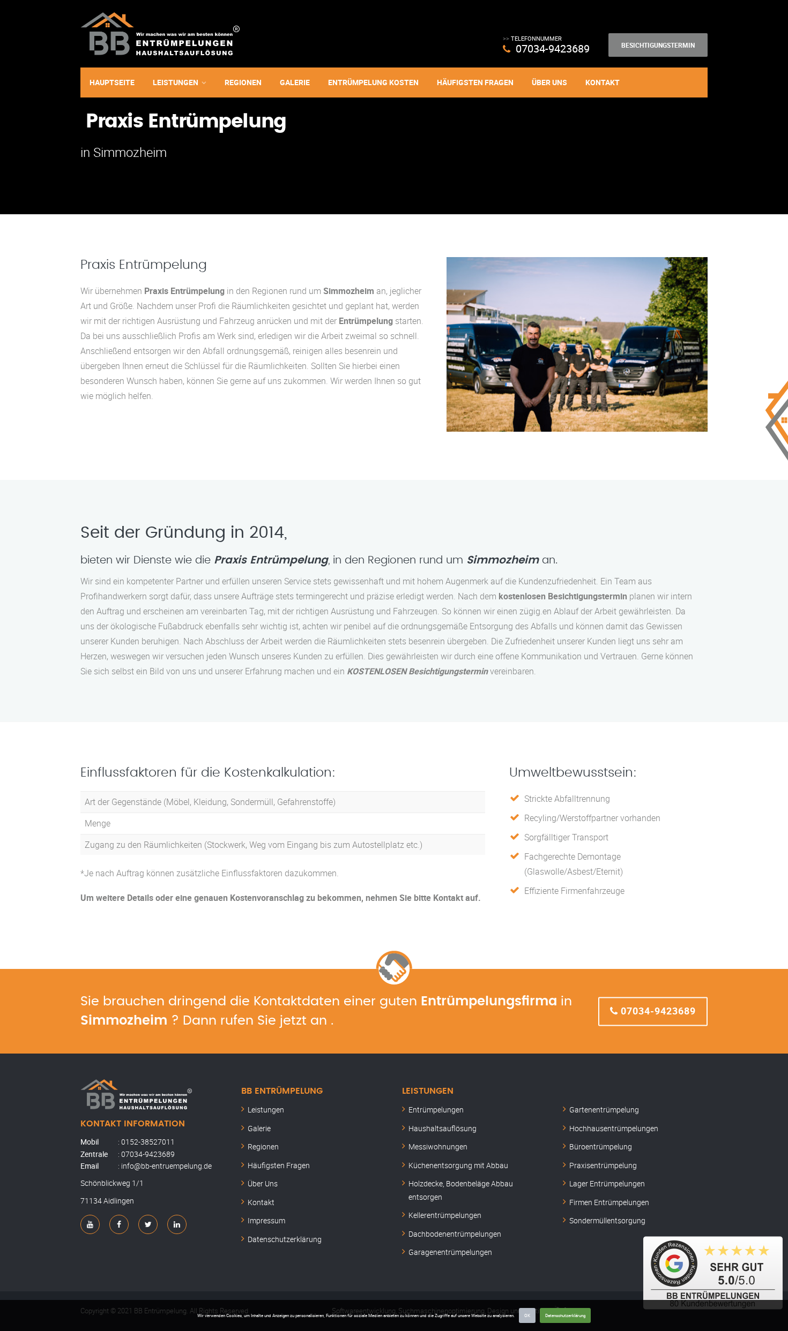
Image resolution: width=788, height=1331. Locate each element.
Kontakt (602, 82)
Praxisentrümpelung (603, 1165)
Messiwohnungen (437, 1146)
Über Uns (549, 82)
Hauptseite (112, 82)
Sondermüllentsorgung (607, 1220)
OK (527, 1315)
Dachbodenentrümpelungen (454, 1234)
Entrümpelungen (436, 1109)
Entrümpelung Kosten (373, 82)
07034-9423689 (553, 48)
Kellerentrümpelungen (444, 1215)
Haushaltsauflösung (442, 1128)
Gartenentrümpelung (604, 1109)
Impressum (266, 1220)
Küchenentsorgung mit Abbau (458, 1165)
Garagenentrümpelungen (450, 1252)
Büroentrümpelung (600, 1146)
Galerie (295, 82)
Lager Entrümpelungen (607, 1183)
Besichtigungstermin (658, 45)
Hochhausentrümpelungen (613, 1128)
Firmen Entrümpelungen (609, 1202)
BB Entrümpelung (282, 1091)
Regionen (243, 82)
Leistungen (175, 82)
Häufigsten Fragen (475, 82)
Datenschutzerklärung (565, 1315)
